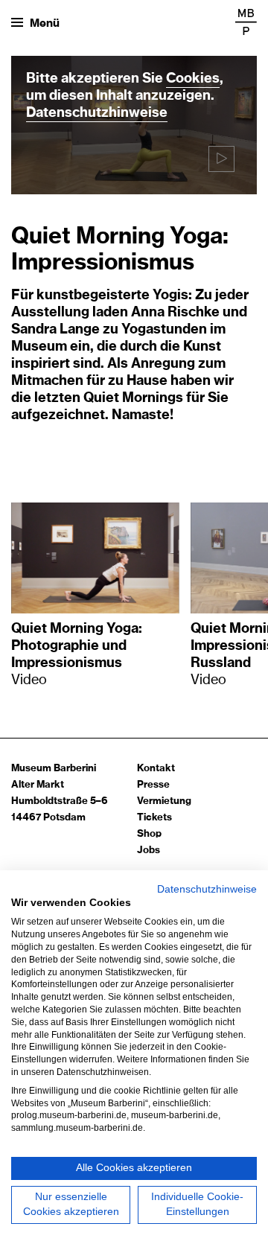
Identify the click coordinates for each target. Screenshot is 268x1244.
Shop (149, 834)
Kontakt (156, 768)
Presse (153, 785)
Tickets (154, 818)
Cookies (193, 79)
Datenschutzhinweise (97, 113)
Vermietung (164, 801)
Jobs (148, 850)
